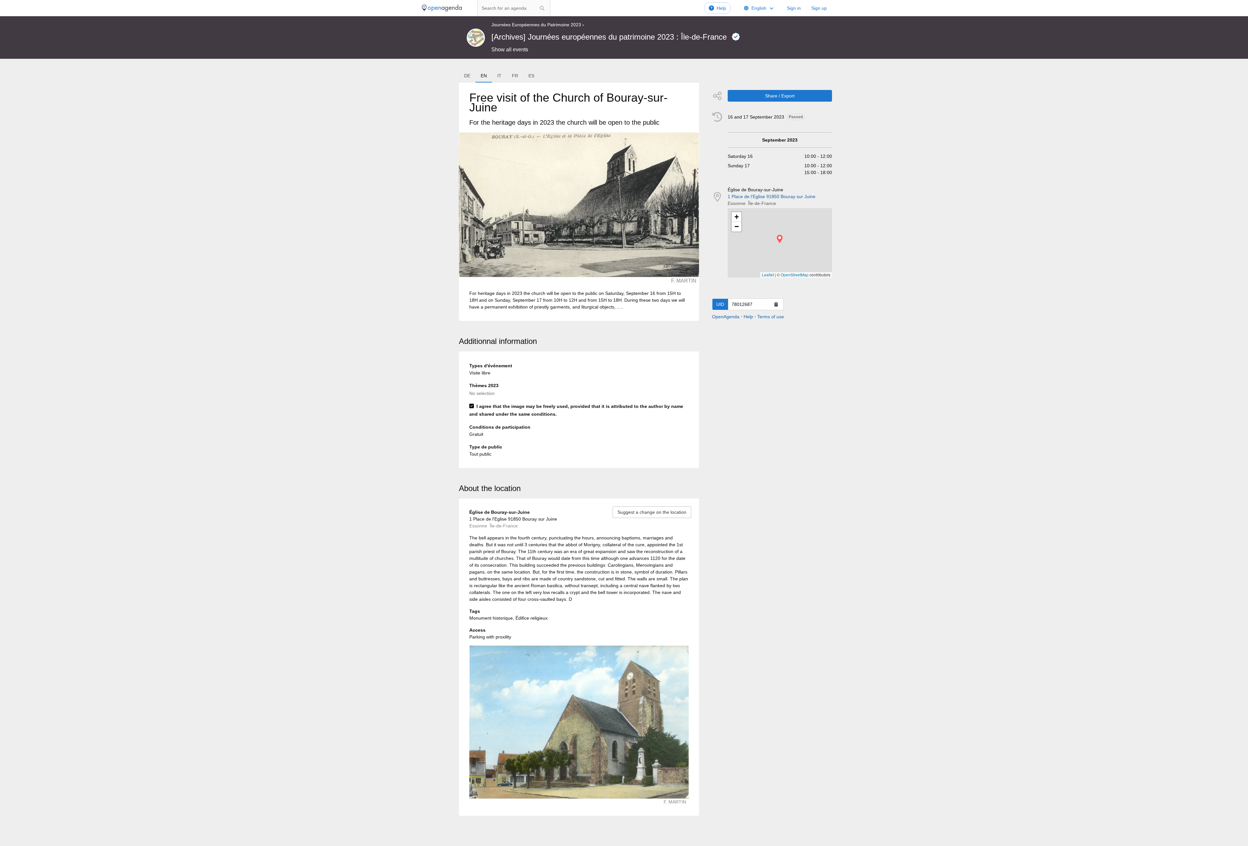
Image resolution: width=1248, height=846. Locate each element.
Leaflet (768, 274)
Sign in (794, 8)
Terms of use (770, 316)
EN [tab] (484, 75)
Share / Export (780, 95)
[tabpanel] (579, 201)
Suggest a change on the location (652, 512)
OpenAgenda (725, 316)
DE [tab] (467, 75)
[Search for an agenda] (542, 8)
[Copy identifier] (776, 304)
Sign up (819, 8)
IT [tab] (499, 75)
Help (721, 8)
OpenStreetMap (795, 274)
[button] (780, 239)
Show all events (509, 49)
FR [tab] (515, 75)
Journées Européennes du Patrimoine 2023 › (537, 24)
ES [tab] (531, 75)
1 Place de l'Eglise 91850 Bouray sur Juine (771, 196)
